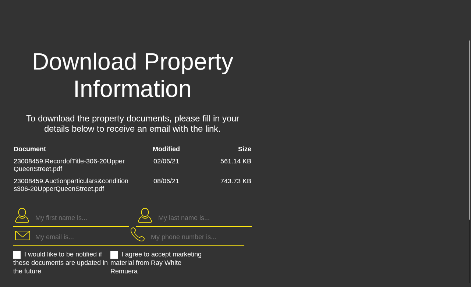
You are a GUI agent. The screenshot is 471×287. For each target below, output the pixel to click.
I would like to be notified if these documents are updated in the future (60, 263)
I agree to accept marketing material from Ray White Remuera (156, 263)
